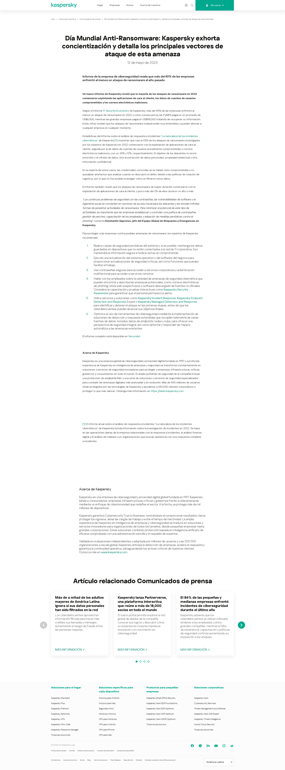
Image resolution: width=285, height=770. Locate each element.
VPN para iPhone (106, 729)
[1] (116, 140)
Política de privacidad (58, 751)
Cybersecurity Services (205, 703)
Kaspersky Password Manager (65, 729)
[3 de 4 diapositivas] (144, 661)
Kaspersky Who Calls (60, 724)
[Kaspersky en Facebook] (192, 746)
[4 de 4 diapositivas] (148, 661)
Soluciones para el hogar (66, 687)
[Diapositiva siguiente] (241, 625)
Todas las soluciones (60, 735)
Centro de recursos (101, 760)
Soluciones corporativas (209, 687)
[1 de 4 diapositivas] (137, 661)
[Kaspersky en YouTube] (216, 746)
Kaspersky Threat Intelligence (207, 719)
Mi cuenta (216, 5)
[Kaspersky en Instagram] (224, 746)
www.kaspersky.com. (114, 552)
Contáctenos (56, 760)
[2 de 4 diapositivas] (140, 661)
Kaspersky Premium (60, 708)
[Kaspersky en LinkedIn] (208, 746)
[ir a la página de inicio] (64, 5)
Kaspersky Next (201, 698)
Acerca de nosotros (150, 5)
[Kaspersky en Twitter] (200, 746)
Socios (129, 5)
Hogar (100, 5)
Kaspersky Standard (60, 698)
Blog (89, 760)
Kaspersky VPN (58, 719)
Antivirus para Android (109, 698)
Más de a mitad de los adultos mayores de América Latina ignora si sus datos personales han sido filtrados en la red (79, 604)
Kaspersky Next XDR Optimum (160, 714)
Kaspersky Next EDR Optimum (160, 708)
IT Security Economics (116, 110)
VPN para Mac (105, 735)
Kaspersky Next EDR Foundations (161, 703)
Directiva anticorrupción (86, 751)
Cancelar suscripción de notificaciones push (160, 760)
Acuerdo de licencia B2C (105, 751)
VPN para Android (107, 724)
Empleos (139, 760)
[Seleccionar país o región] (186, 5)
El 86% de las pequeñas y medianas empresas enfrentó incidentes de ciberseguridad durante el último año (204, 604)
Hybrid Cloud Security (204, 724)
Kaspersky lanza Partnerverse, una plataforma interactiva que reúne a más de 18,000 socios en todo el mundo (142, 604)
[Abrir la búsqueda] (192, 5)
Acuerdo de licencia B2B (125, 751)
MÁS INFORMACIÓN (68, 649)
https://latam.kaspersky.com (167, 391)
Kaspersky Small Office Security (160, 698)
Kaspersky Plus (58, 703)
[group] (79, 624)
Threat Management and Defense (209, 708)
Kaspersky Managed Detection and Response (167, 301)
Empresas (115, 5)
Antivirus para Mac (107, 703)
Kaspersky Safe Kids (60, 714)
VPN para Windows (108, 719)
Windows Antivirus (107, 714)
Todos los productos (156, 724)
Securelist (134, 336)
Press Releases (115, 760)
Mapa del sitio (128, 760)
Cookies (72, 751)
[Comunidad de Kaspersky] (232, 746)
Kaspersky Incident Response (157, 298)
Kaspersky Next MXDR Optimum (160, 719)
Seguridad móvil (106, 708)
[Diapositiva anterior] (43, 625)
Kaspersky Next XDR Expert (206, 714)
